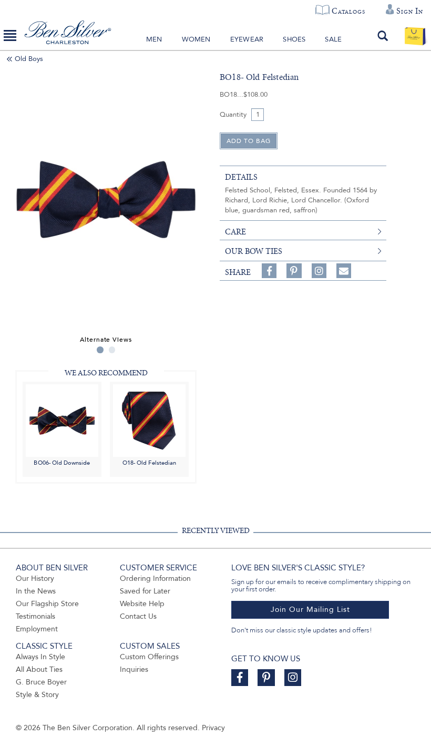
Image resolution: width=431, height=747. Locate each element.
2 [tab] (112, 349)
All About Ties (39, 669)
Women (196, 39)
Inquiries (134, 669)
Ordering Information (155, 579)
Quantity (233, 114)
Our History (35, 579)
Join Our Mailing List (310, 610)
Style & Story (37, 695)
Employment (37, 629)
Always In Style (40, 657)
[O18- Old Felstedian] (149, 420)
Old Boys (29, 59)
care (235, 232)
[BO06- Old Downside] (62, 420)
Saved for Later (145, 591)
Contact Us (138, 616)
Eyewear (246, 39)
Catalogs (348, 11)
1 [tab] (100, 349)
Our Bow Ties (253, 251)
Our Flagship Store (47, 604)
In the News (36, 591)
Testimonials (35, 616)
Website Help (142, 604)
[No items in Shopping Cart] (415, 35)
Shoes (294, 39)
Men (154, 39)
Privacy (213, 728)
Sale (333, 39)
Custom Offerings (149, 657)
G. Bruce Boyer (41, 682)
